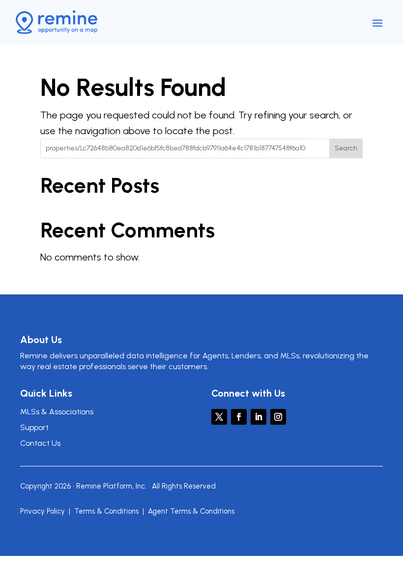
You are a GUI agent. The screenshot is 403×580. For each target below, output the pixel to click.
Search (346, 148)
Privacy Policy (42, 511)
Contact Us (40, 443)
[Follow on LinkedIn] (258, 417)
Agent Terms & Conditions (191, 511)
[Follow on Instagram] (278, 417)
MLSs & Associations (56, 411)
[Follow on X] (219, 417)
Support (34, 427)
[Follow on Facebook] (239, 417)
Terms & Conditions (106, 511)
